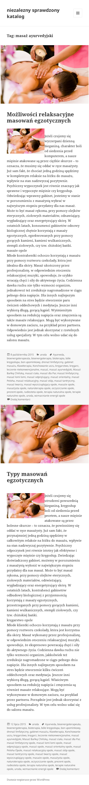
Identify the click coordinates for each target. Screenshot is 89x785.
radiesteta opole (33, 392)
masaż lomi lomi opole (49, 743)
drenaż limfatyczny (52, 362)
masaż (44, 369)
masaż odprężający (38, 377)
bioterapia (58, 358)
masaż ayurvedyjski (60, 369)
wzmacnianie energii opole (49, 395)
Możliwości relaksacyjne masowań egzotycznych (40, 117)
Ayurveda (58, 354)
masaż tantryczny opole (20, 754)
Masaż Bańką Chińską (35, 739)
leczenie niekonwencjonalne (23, 369)
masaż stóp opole (64, 750)
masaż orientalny (60, 377)
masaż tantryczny (64, 380)
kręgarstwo (61, 366)
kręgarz (74, 366)
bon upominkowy (30, 362)
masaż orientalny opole (58, 746)
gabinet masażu (39, 731)
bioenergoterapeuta (18, 358)
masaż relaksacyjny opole (38, 750)
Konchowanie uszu (43, 366)
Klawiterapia (24, 366)
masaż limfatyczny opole (21, 743)
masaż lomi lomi (16, 377)
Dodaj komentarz (20, 399)
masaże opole (66, 384)
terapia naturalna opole (57, 392)
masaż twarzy (15, 384)
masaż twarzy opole (46, 754)
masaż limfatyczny (67, 373)
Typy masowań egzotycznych (27, 477)
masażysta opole (16, 388)
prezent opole (15, 392)
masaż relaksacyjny (27, 380)
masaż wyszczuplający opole (40, 384)
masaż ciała (32, 373)
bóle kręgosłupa (50, 728)
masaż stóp (46, 380)
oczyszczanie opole (63, 388)
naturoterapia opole (39, 388)
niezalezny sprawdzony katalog (33, 13)
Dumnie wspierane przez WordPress (28, 779)
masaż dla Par (48, 373)
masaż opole (36, 746)
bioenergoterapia (41, 358)
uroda (43, 354)
